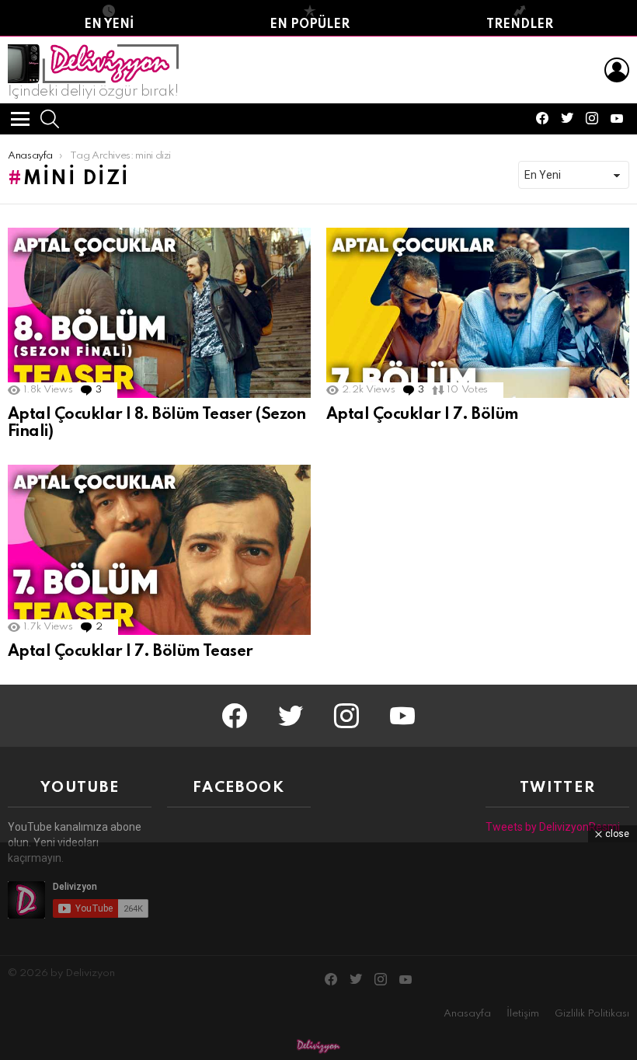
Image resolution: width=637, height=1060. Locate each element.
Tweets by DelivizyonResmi (553, 827)
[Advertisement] (318, 951)
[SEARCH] (49, 118)
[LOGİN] (616, 70)
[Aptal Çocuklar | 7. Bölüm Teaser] (159, 550)
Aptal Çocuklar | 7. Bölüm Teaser (130, 652)
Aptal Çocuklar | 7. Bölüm (422, 415)
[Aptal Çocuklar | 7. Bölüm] (477, 313)
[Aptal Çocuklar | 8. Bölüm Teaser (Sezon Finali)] (159, 313)
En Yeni (109, 25)
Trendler (519, 25)
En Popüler (310, 25)
